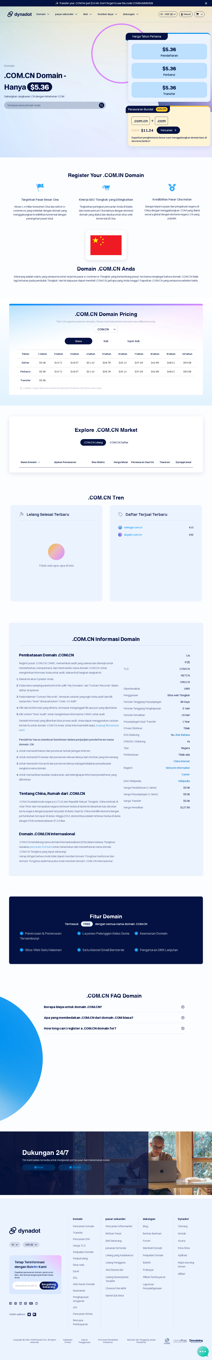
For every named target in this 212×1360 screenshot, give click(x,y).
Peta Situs (184, 1248)
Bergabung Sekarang (49, 1286)
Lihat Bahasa (182, 734)
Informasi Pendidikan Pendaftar (108, 1341)
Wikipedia (184, 781)
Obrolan (77, 1167)
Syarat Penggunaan (84, 1341)
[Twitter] (25, 1303)
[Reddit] (36, 1303)
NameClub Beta (115, 1295)
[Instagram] (15, 1303)
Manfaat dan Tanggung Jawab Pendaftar (141, 1341)
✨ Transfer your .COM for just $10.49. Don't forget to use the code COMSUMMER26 (104, 3)
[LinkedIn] (20, 1303)
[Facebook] (10, 1303)
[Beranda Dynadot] (19, 14)
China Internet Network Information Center (178, 768)
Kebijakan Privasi (67, 1341)
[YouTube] (31, 1303)
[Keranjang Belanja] (199, 14)
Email (40, 1167)
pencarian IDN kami (41, 846)
